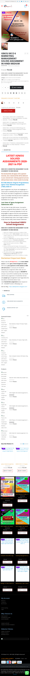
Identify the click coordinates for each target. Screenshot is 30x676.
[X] (20, 1)
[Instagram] (24, 1)
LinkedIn (8, 93)
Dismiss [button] (15, 674)
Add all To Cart (8, 110)
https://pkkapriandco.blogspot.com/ (18, 286)
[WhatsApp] (28, 1)
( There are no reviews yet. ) (14, 65)
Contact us (3, 602)
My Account (4, 603)
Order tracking (4, 608)
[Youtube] (22, 1)
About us (3, 600)
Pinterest (11, 93)
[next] (27, 53)
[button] (2, 6)
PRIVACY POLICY (5, 633)
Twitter (5, 93)
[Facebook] (17, 1)
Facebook (2, 93)
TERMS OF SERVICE (5, 631)
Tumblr (22, 93)
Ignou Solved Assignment (6, 82)
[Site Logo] (8, 6)
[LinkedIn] (26, 1)
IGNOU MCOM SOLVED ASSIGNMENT (13, 77)
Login (2, 609)
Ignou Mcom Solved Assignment (8, 81)
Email (13, 93)
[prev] (25, 53)
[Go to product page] (4, 326)
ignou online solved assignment (21, 81)
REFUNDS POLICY (5, 634)
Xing (19, 93)
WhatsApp (25, 93)
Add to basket (18, 87)
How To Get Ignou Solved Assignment (12, 79)
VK (16, 93)
